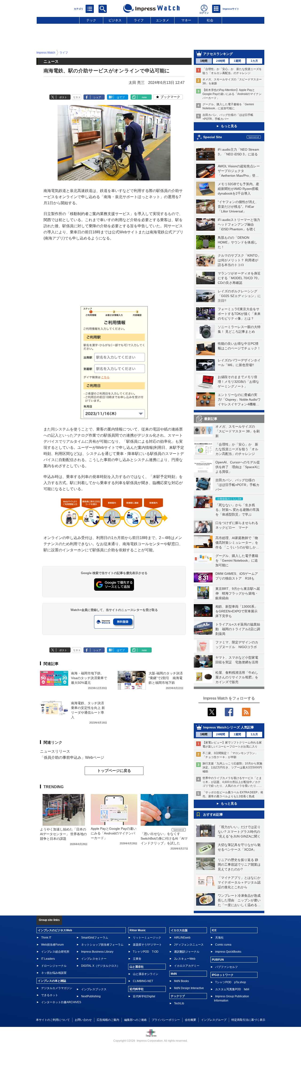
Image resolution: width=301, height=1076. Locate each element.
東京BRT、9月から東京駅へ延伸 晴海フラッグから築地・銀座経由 (237, 593)
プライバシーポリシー (166, 1019)
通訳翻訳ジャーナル (186, 951)
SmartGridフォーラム (94, 937)
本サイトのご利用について (53, 1019)
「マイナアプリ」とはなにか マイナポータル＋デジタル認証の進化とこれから (241, 882)
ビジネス (115, 20)
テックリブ (178, 996)
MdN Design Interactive (189, 988)
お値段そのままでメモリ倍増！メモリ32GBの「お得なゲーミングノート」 (238, 381)
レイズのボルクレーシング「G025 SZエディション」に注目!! (239, 295)
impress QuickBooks (228, 951)
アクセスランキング (218, 54)
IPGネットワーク (223, 975)
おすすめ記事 (213, 814)
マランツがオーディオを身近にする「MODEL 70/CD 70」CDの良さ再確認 (239, 278)
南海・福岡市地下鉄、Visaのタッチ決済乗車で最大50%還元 (89, 678)
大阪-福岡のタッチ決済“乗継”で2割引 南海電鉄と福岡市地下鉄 (166, 678)
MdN (174, 973)
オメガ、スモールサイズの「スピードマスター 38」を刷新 (237, 431)
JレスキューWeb (184, 958)
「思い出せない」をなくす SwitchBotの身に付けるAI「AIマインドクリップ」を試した (164, 838)
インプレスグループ (213, 1019)
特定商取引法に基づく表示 (248, 1019)
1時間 (203, 61)
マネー (186, 20)
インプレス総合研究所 (55, 951)
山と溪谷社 (137, 966)
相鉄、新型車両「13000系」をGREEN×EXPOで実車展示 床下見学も (238, 611)
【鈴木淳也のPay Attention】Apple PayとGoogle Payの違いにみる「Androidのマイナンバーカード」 (231, 94)
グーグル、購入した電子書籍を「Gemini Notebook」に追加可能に (236, 560)
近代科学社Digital (144, 996)
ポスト (63, 97)
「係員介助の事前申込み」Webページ (72, 757)
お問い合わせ (83, 1019)
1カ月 (254, 61)
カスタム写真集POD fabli (232, 989)
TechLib (179, 1003)
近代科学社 (137, 989)
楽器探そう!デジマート (147, 944)
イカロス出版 (179, 930)
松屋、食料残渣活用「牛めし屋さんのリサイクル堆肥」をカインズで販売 (236, 677)
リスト (77, 97)
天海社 (219, 937)
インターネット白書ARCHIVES (61, 1002)
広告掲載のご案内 (108, 1019)
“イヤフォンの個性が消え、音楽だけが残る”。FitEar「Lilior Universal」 (238, 206)
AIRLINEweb (182, 937)
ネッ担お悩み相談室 (54, 972)
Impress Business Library (97, 951)
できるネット (49, 995)
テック (91, 20)
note (144, 97)
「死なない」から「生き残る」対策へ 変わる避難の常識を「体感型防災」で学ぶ (237, 509)
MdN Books (181, 981)
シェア (97, 97)
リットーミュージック (147, 937)
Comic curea (223, 944)
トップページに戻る (114, 771)
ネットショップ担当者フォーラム (102, 944)
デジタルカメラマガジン (56, 988)
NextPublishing (91, 996)
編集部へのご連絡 (135, 1019)
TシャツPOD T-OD (145, 951)
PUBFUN (218, 959)
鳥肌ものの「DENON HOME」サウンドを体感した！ (237, 242)
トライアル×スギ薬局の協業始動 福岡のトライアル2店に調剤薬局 (237, 629)
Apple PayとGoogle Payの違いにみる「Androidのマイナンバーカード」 (113, 833)
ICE (214, 930)
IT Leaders (48, 958)
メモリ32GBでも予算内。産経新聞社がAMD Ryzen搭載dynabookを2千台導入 (238, 188)
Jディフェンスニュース (189, 944)
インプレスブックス (94, 989)
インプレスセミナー (94, 958)
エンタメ (162, 20)
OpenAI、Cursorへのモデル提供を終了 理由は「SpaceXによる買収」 (237, 466)
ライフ (139, 20)
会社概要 (190, 1019)
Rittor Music (138, 930)
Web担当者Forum (52, 944)
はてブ (121, 97)
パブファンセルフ (226, 967)
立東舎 (137, 958)
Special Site (212, 137)
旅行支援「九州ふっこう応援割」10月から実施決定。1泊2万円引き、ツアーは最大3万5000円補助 (232, 767)
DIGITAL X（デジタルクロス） (100, 965)
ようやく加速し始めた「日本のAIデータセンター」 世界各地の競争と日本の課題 (63, 834)
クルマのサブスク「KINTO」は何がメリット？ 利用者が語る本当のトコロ (239, 260)
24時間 (220, 61)
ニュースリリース (55, 751)
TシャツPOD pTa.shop (230, 982)
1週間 (237, 61)
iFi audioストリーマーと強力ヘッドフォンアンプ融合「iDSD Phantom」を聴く (239, 224)
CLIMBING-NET (143, 981)
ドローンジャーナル (54, 965)
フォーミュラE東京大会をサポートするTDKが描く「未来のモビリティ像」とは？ (239, 313)
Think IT (46, 937)
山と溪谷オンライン (145, 974)
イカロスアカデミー (186, 965)
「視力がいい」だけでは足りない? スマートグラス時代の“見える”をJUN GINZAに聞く (239, 831)
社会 (210, 20)
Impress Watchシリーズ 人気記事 (228, 727)
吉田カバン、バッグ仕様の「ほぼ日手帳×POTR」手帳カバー (237, 484)
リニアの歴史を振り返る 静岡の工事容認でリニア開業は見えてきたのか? (239, 864)
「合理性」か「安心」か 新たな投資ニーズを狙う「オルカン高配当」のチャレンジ (236, 449)
